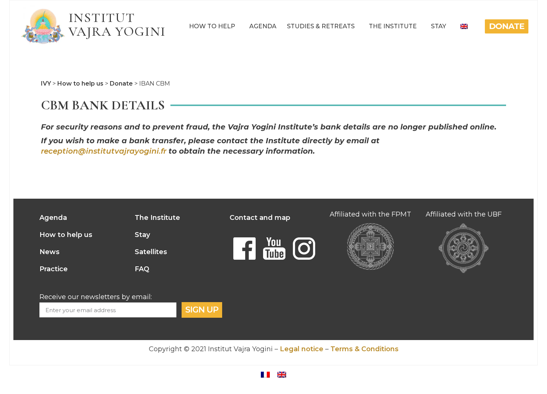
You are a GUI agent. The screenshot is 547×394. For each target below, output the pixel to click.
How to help (212, 26)
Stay (438, 26)
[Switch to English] (282, 374)
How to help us (65, 235)
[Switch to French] (265, 374)
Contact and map (260, 218)
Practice (53, 269)
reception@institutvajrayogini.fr (103, 151)
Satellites (151, 252)
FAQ (142, 269)
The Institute (393, 26)
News (49, 252)
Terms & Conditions (364, 349)
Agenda (262, 26)
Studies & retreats (321, 26)
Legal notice (301, 349)
